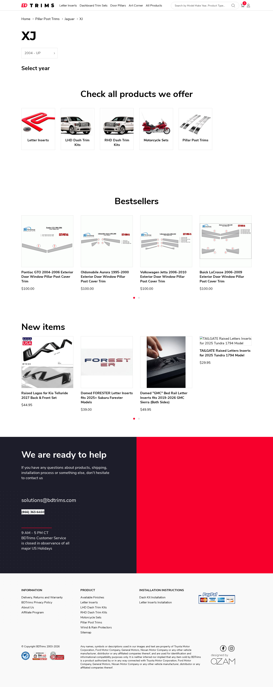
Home (25, 19)
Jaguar (69, 19)
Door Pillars (118, 6)
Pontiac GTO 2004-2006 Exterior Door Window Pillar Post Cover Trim (47, 277)
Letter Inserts (68, 6)
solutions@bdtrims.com (48, 500)
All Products (154, 6)
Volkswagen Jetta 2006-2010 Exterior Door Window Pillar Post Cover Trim (163, 277)
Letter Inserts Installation (155, 602)
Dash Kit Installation (152, 597)
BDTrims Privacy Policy (36, 602)
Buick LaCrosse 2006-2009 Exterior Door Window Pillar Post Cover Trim (222, 277)
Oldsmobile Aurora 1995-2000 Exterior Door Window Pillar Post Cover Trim (105, 277)
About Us (27, 607)
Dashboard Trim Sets (94, 6)
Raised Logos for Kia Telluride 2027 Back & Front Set (44, 395)
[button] (134, 298)
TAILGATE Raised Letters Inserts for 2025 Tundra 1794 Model (225, 352)
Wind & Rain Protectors (96, 627)
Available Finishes (92, 597)
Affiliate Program (32, 612)
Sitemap (85, 632)
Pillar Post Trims (47, 19)
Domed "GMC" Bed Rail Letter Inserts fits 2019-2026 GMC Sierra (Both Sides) (163, 398)
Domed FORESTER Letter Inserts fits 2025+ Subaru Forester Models (107, 398)
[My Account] (249, 5)
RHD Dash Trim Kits (93, 612)
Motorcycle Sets (90, 617)
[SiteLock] (41, 656)
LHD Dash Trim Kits (93, 607)
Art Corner (136, 6)
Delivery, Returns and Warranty (42, 597)
